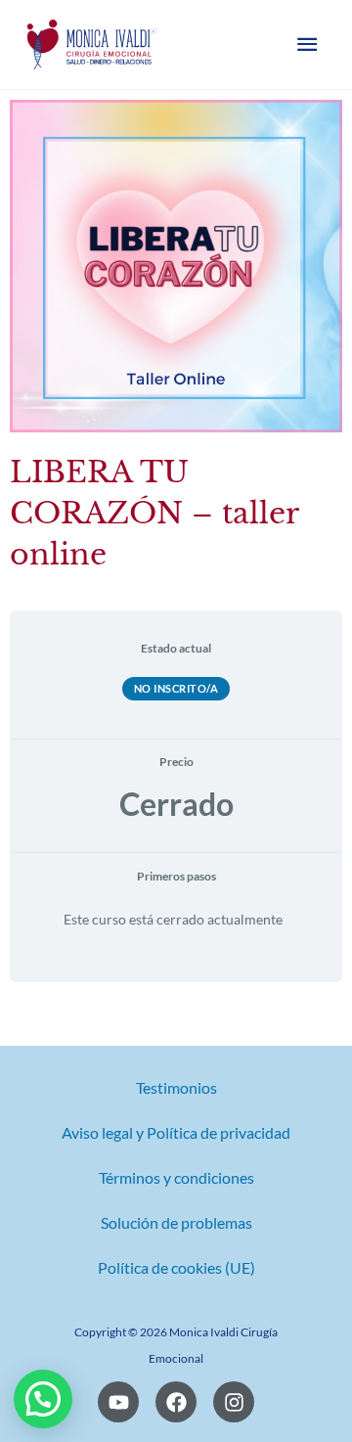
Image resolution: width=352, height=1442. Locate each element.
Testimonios (176, 1088)
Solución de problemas (176, 1223)
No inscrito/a (176, 688)
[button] (43, 1399)
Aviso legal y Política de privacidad (176, 1133)
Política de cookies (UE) (176, 1268)
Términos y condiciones (176, 1178)
